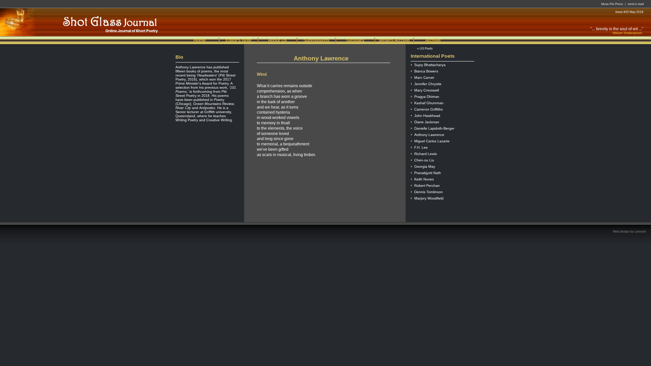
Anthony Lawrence (429, 135)
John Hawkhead (427, 116)
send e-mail (636, 4)
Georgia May (424, 166)
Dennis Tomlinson (428, 192)
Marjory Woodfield (428, 198)
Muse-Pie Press (612, 4)
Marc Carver (424, 77)
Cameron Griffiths (428, 109)
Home (200, 40)
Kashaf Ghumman (428, 103)
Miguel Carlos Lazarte (432, 141)
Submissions (316, 40)
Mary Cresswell (426, 90)
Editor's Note (238, 40)
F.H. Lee (421, 147)
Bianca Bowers (426, 71)
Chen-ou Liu (424, 160)
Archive (433, 40)
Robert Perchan (427, 186)
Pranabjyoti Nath (427, 173)
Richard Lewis (425, 154)
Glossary (355, 40)
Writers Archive (394, 40)
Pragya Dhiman (426, 97)
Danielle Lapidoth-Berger (434, 128)
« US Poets (425, 48)
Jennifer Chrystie (427, 84)
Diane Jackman (426, 122)
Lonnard (640, 231)
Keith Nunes (424, 179)
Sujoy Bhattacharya (430, 65)
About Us (277, 40)
